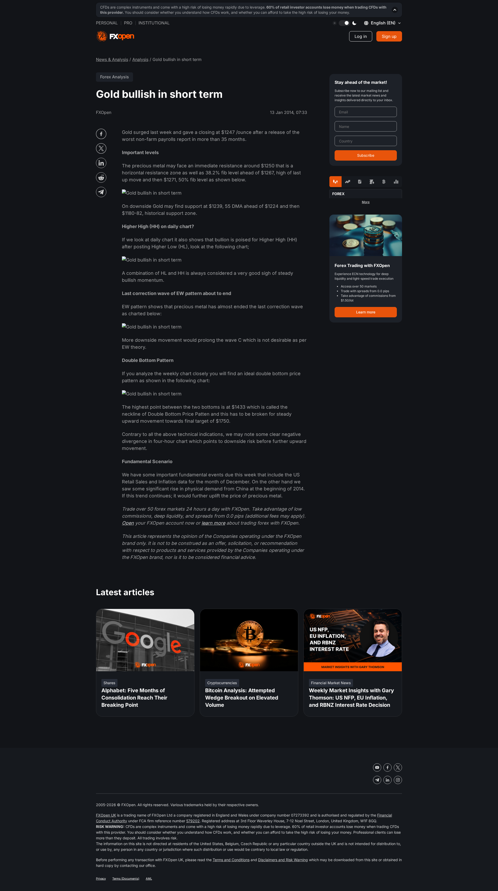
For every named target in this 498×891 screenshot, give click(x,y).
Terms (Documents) (125, 878)
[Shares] (348, 181)
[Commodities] (372, 181)
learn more (213, 523)
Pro (128, 22)
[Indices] (396, 181)
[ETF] (360, 181)
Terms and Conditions (231, 860)
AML (149, 878)
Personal (107, 22)
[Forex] (335, 181)
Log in (361, 36)
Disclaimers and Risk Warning (283, 860)
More (366, 202)
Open (128, 523)
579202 (193, 821)
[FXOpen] (115, 36)
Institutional (154, 22)
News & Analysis (112, 59)
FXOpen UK (106, 815)
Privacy (101, 878)
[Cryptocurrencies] (384, 181)
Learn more (365, 312)
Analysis (140, 59)
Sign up (389, 36)
